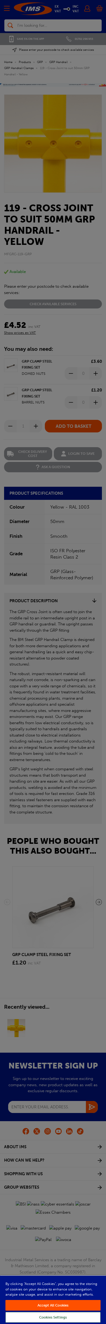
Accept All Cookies (53, 1305)
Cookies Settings (53, 1317)
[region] (53, 1299)
